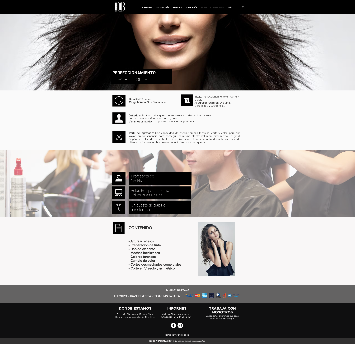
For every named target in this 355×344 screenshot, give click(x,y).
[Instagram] (180, 325)
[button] (243, 7)
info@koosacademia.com (179, 314)
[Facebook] (173, 325)
